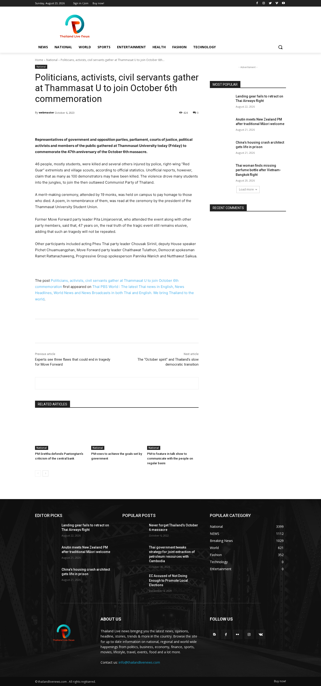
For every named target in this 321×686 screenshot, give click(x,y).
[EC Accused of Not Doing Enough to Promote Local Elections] (133, 582)
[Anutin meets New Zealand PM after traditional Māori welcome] (221, 125)
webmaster (46, 112)
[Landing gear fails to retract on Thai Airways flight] (221, 102)
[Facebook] (257, 3)
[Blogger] (214, 634)
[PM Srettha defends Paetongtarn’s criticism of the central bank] (60, 432)
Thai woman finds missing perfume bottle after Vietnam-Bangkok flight (258, 170)
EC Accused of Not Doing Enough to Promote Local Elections (168, 580)
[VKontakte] (260, 634)
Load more (246, 189)
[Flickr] (237, 634)
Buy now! (280, 681)
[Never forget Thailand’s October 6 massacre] (133, 531)
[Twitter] (270, 3)
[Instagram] (263, 3)
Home (39, 60)
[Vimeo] (276, 3)
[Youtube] (283, 3)
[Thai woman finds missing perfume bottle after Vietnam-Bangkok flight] (221, 171)
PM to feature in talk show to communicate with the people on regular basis (170, 458)
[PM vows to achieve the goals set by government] (117, 432)
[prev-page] (38, 473)
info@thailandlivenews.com (139, 662)
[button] (280, 47)
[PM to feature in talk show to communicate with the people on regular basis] (173, 432)
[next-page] (45, 473)
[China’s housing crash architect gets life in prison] (221, 148)
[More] (155, 124)
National (52, 60)
